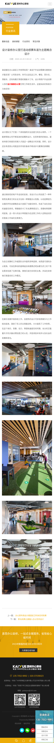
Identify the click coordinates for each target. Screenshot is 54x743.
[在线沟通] (16, 740)
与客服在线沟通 (28, 650)
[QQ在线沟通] (23, 740)
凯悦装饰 (17, 4)
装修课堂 (16, 41)
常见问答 (36, 41)
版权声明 (27, 724)
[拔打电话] (30, 740)
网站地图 (18, 724)
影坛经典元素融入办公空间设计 (31, 619)
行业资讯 (26, 41)
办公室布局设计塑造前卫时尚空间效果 (31, 615)
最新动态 (5, 41)
